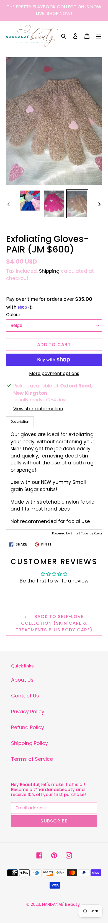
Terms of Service (32, 759)
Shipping (49, 271)
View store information (38, 409)
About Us (22, 679)
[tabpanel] (54, 478)
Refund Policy (27, 727)
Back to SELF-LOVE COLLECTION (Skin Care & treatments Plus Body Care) (54, 623)
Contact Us (25, 695)
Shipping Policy (29, 743)
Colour (13, 314)
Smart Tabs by (82, 533)
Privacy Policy (27, 711)
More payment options (54, 373)
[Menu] (98, 35)
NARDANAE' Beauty (61, 904)
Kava (98, 533)
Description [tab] (20, 421)
